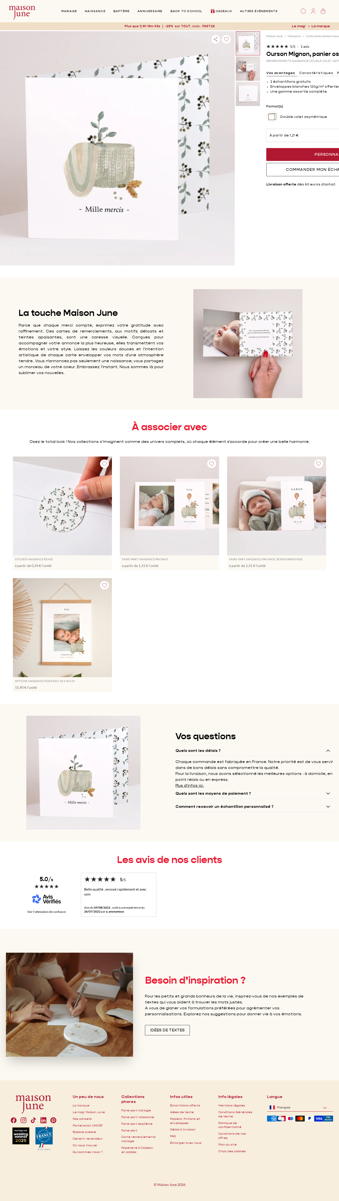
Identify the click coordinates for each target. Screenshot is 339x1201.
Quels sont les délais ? (198, 750)
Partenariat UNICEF (88, 1125)
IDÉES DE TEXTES (167, 1030)
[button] (208, 26)
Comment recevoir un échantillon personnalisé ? (224, 806)
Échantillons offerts (185, 1105)
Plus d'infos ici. (189, 785)
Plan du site (227, 1144)
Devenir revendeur (88, 1138)
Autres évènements (259, 11)
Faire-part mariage (136, 1110)
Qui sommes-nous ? (87, 1152)
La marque (320, 26)
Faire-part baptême (137, 1123)
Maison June (274, 36)
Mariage (69, 11)
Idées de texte (182, 1112)
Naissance (95, 11)
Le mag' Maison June (89, 1112)
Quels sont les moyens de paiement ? (213, 793)
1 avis (305, 46)
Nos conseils (82, 1119)
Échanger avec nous (186, 1143)
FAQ (173, 1136)
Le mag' (298, 26)
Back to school (186, 11)
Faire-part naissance (137, 1117)
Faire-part (129, 1130)
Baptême (121, 11)
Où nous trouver (85, 1145)
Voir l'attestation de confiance (46, 912)
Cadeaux (224, 11)
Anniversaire (149, 11)
